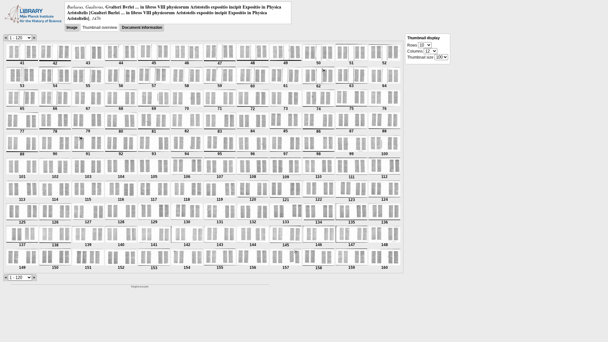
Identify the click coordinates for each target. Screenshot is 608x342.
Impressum (140, 286)
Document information (142, 27)
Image (72, 27)
